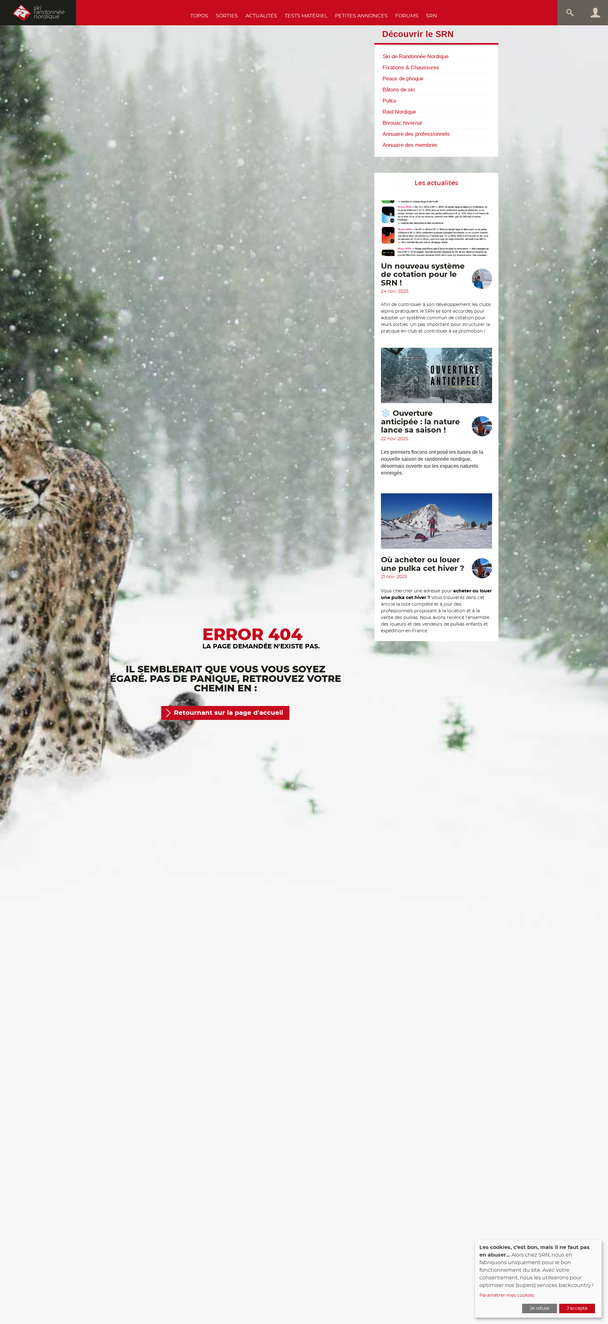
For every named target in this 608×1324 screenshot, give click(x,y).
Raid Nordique (399, 112)
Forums (406, 15)
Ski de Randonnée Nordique (415, 56)
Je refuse (539, 1308)
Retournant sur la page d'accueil (228, 713)
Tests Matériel (306, 15)
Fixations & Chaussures (411, 67)
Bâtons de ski (399, 89)
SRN (431, 15)
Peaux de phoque (403, 78)
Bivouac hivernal (402, 123)
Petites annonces (361, 15)
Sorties (227, 15)
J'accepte (577, 1308)
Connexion (595, 12)
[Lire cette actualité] (436, 231)
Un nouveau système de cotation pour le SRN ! (423, 275)
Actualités (261, 15)
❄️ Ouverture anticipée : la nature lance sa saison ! (420, 422)
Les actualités (436, 183)
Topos (199, 15)
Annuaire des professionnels (416, 134)
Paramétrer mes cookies (506, 1295)
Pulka (389, 100)
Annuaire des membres (410, 145)
